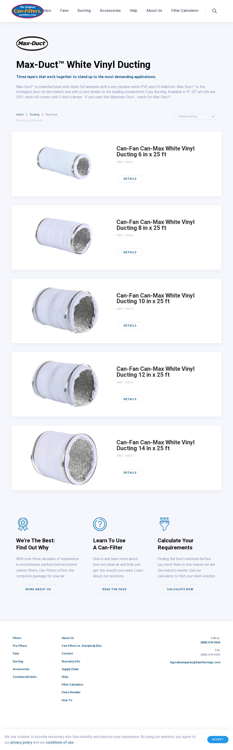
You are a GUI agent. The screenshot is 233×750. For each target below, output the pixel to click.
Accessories (110, 10)
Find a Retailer (71, 692)
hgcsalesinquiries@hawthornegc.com (195, 663)
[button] (214, 11)
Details (130, 178)
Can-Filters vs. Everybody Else (81, 645)
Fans (64, 10)
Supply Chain (70, 669)
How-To (67, 700)
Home (19, 114)
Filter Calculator (185, 10)
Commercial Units (25, 677)
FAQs (65, 677)
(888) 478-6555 (210, 655)
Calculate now (180, 589)
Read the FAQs (114, 589)
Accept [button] (218, 739)
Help (133, 10)
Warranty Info (71, 661)
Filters (46, 10)
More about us (38, 589)
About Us (154, 10)
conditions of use (59, 742)
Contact (67, 653)
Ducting (84, 10)
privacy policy (21, 742)
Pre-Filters (20, 645)
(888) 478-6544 (210, 643)
